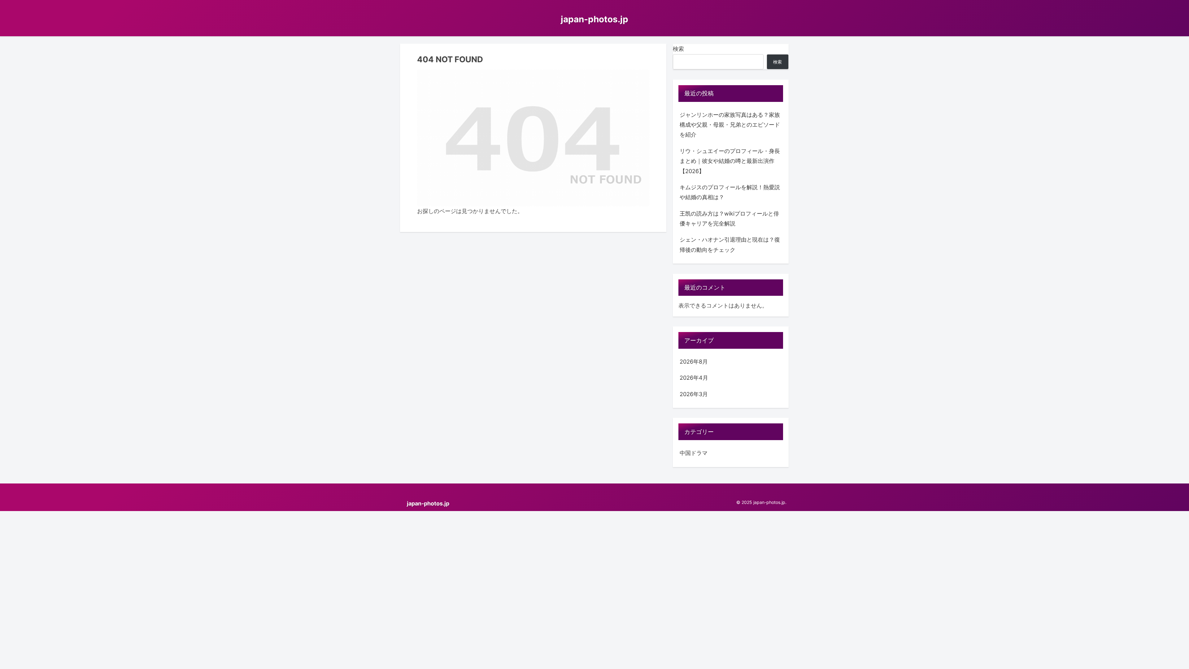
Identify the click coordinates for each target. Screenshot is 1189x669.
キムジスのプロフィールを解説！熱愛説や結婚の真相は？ (730, 192)
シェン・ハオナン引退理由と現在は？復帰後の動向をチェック (730, 244)
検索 (678, 49)
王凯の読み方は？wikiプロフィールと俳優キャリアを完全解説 (729, 218)
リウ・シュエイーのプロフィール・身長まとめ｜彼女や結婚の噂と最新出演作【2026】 (730, 161)
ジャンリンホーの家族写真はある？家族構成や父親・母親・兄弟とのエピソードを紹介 (730, 125)
